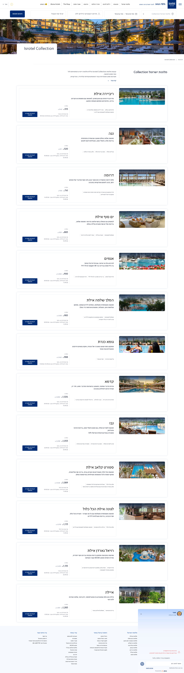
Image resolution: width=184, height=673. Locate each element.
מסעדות (74, 638)
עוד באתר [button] (73, 633)
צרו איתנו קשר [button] (42, 633)
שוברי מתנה (76, 4)
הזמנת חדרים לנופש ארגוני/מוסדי (38, 641)
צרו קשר (44, 636)
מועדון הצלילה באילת (71, 657)
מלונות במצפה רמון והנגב (130, 641)
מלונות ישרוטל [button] (126, 4)
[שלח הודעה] (142, 664)
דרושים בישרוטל (42, 638)
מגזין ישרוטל (73, 650)
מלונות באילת (133, 636)
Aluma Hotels (55, 4)
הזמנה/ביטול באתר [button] (100, 633)
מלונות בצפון (133, 647)
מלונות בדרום (133, 650)
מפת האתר (74, 663)
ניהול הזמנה (104, 636)
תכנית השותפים (73, 652)
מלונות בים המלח (132, 638)
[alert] (164, 663)
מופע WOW (73, 645)
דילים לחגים (106, 4)
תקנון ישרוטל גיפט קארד (100, 650)
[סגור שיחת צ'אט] (141, 613)
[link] (172, 4)
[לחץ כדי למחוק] (143, 14)
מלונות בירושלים (132, 643)
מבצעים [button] (115, 4)
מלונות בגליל (133, 652)
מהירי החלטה (95, 4)
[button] (180, 4)
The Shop (66, 4)
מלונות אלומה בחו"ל (71, 647)
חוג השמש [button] (43, 4)
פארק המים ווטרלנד (71, 659)
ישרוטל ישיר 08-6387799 (40, 643)
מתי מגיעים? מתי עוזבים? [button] (124, 14)
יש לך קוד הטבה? (57, 14)
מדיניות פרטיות (103, 643)
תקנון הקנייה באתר (102, 641)
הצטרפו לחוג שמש (72, 636)
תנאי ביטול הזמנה (102, 638)
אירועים (86, 4)
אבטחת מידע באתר (102, 645)
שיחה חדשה (149, 668)
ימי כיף (75, 654)
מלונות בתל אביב (132, 645)
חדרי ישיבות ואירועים (71, 661)
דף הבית (180, 59)
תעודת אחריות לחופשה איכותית (98, 647)
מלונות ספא (134, 654)
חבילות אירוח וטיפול (71, 643)
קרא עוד (113, 81)
